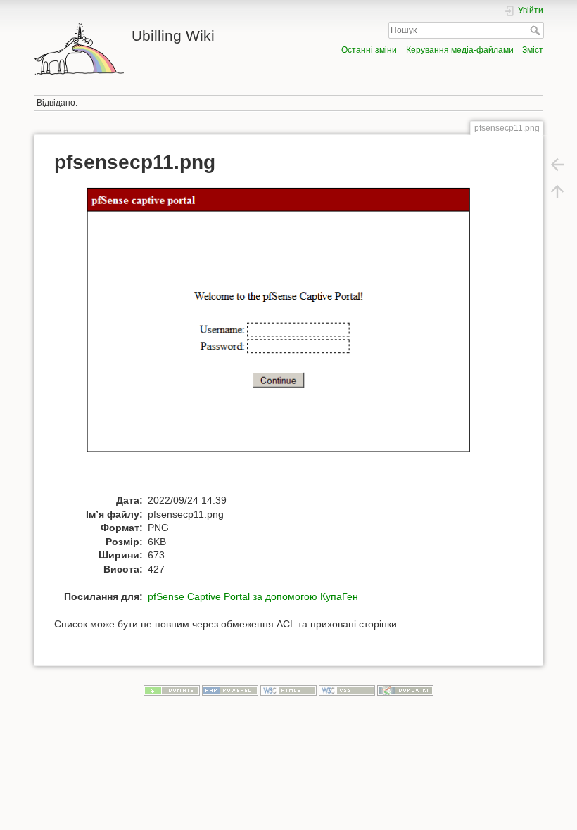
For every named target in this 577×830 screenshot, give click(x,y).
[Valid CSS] (347, 690)
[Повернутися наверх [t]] (557, 191)
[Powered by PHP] (230, 690)
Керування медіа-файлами (460, 50)
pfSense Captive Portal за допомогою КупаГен (253, 596)
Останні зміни (369, 50)
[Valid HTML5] (288, 690)
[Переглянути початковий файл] (296, 337)
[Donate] (172, 690)
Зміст (532, 50)
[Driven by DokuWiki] (405, 690)
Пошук (536, 30)
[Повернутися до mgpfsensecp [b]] (557, 164)
